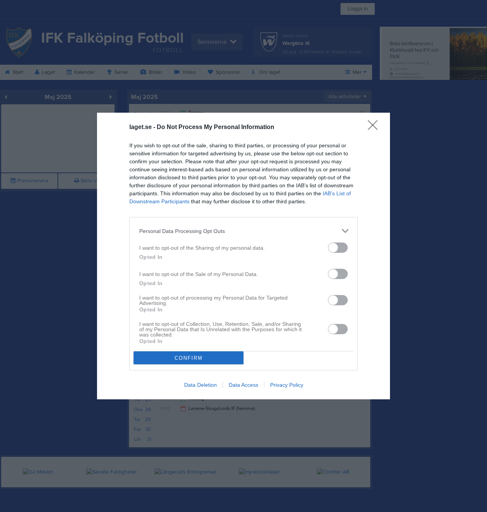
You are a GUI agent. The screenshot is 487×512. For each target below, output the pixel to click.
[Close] (375, 127)
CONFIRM (189, 358)
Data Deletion (200, 385)
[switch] (338, 247)
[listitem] (243, 231)
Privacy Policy (286, 385)
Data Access (243, 385)
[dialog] (243, 256)
